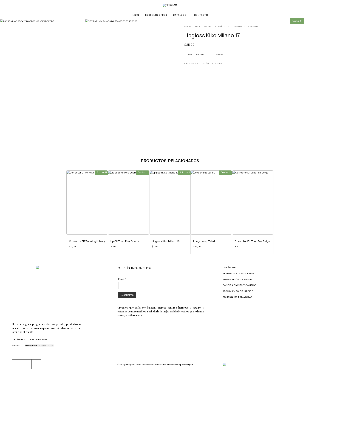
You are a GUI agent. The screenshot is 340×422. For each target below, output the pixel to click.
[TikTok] (36, 364)
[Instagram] (17, 364)
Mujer (207, 26)
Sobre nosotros (156, 15)
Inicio (135, 15)
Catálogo (179, 15)
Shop (197, 26)
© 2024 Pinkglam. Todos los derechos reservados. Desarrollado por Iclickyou (155, 364)
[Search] (321, 5)
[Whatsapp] (26, 364)
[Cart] (333, 5)
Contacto (201, 15)
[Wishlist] (327, 5)
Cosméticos (222, 26)
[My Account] (315, 5)
